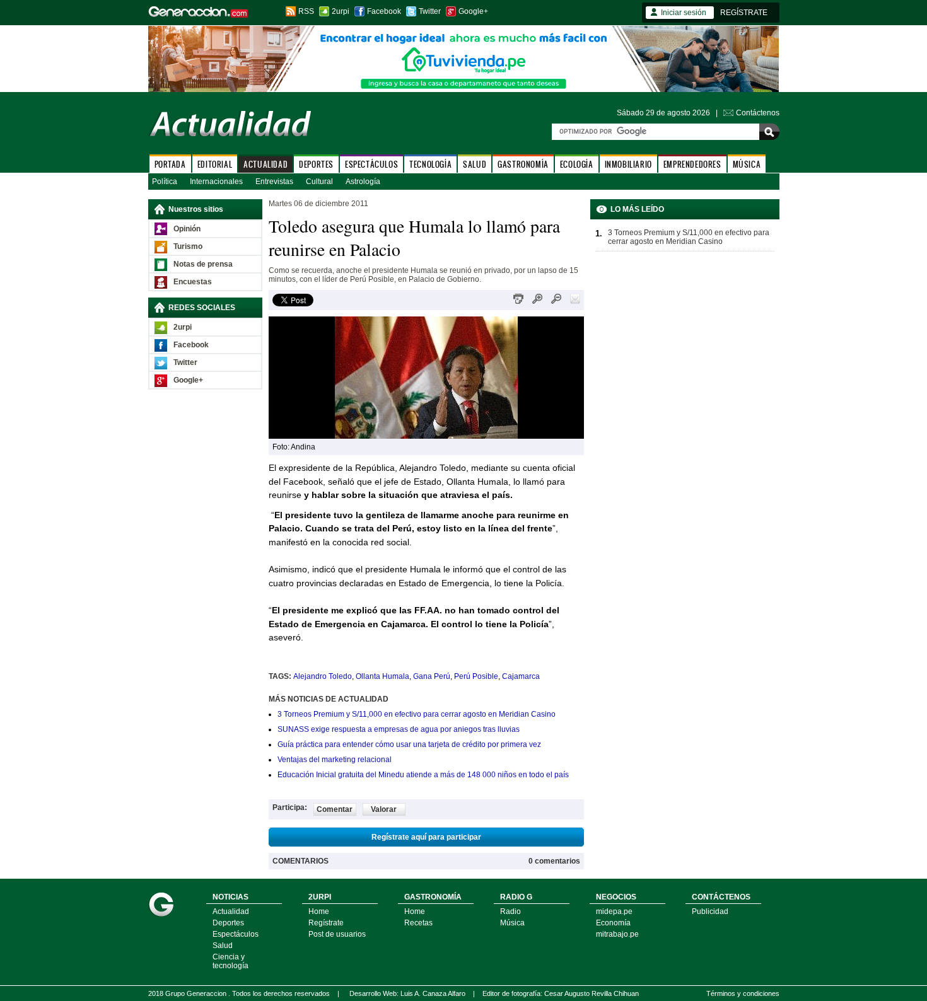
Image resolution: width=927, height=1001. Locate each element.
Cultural (319, 181)
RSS (306, 11)
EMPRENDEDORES (692, 164)
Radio (510, 911)
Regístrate (326, 922)
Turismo (187, 246)
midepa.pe (614, 911)
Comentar (335, 809)
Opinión (187, 228)
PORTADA (170, 164)
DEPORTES (316, 164)
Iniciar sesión (683, 12)
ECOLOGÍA (576, 164)
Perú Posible (476, 676)
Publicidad (710, 911)
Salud (223, 945)
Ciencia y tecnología (230, 961)
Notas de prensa (203, 264)
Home (318, 911)
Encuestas (192, 281)
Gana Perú (431, 676)
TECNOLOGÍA (430, 164)
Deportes (228, 922)
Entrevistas (274, 181)
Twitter (430, 11)
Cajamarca (521, 676)
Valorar (384, 809)
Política (164, 181)
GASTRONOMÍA (523, 164)
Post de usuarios (337, 934)
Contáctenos (757, 112)
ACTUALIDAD (265, 164)
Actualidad (231, 911)
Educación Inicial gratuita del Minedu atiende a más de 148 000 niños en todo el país (423, 774)
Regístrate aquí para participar (426, 837)
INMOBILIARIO (628, 164)
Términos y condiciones (742, 993)
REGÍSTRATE (743, 12)
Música (512, 922)
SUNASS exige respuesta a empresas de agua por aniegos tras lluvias (398, 729)
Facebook (384, 11)
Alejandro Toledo (322, 676)
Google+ (473, 11)
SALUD (474, 164)
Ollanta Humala (382, 676)
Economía (613, 922)
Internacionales (216, 181)
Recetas (418, 922)
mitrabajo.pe (617, 934)
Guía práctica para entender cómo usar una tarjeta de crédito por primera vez (409, 744)
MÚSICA (747, 164)
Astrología (363, 181)
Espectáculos (236, 934)
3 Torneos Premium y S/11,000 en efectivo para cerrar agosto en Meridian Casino (416, 714)
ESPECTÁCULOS (371, 164)
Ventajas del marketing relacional (334, 759)
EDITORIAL (214, 164)
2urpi (340, 11)
